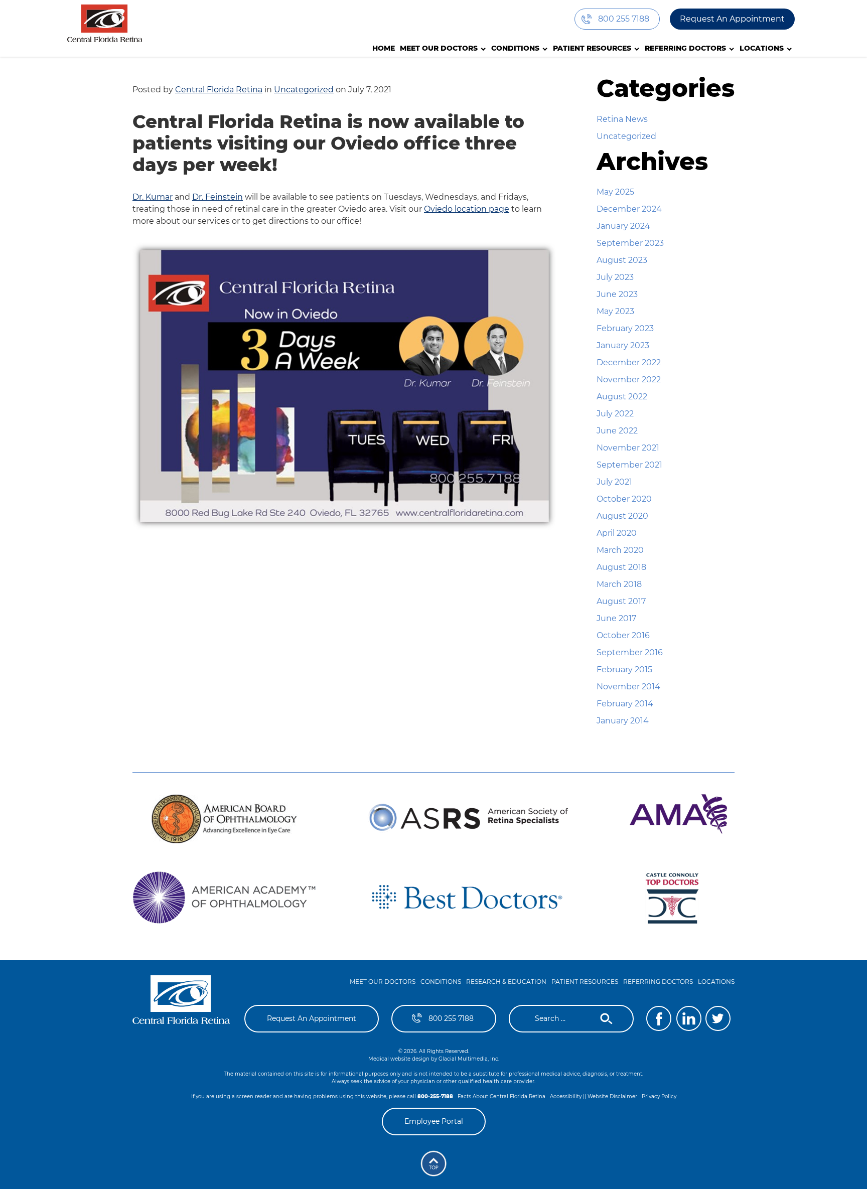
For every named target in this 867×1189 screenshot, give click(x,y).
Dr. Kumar (152, 197)
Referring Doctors (685, 48)
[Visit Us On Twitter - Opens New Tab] (718, 1018)
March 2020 (620, 550)
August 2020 (622, 516)
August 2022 (622, 396)
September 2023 (630, 243)
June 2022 (617, 430)
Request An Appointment (732, 19)
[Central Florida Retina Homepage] (104, 23)
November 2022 (629, 379)
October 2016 (623, 635)
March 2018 (619, 584)
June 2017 (616, 618)
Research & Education (506, 981)
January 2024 (623, 226)
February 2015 (624, 669)
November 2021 (628, 448)
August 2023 (622, 260)
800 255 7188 (623, 19)
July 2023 (615, 277)
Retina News (622, 119)
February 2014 (625, 703)
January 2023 (623, 345)
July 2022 (615, 413)
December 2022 (629, 362)
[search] (565, 1018)
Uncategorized (304, 89)
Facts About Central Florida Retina (501, 1096)
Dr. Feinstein (217, 197)
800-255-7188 (435, 1096)
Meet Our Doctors (439, 48)
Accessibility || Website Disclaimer (593, 1096)
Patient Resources (592, 48)
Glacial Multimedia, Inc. (469, 1059)
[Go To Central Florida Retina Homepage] (181, 1003)
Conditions (515, 48)
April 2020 (617, 533)
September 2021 (629, 465)
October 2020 (624, 499)
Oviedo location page (466, 209)
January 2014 (623, 720)
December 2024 (629, 209)
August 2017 (621, 601)
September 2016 (630, 652)
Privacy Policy (659, 1096)
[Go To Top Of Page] (433, 1163)
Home (383, 48)
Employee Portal (433, 1121)
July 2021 (614, 482)
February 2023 (625, 328)
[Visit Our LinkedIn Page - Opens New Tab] (688, 1018)
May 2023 (615, 311)
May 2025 (615, 192)
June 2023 (617, 294)
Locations (762, 48)
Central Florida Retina (218, 89)
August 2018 (621, 567)
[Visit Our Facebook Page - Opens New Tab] (658, 1018)
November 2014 (628, 686)
